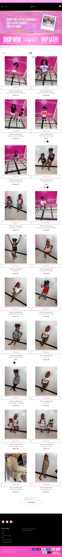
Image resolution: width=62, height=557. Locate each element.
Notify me (46, 88)
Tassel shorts (46, 357)
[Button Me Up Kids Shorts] (46, 467)
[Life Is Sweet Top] (46, 381)
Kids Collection (7, 47)
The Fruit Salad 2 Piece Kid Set (46, 270)
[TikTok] (11, 521)
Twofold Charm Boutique (15, 91)
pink (45, 187)
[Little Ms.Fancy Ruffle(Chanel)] (15, 159)
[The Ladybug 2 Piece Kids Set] (15, 205)
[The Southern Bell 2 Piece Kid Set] (46, 292)
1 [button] (28, 32)
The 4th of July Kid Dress (46, 446)
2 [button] (30, 32)
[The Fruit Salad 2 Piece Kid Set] (46, 248)
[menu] (2, 7)
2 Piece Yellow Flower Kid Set (15, 489)
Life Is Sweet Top (46, 403)
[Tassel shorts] (46, 335)
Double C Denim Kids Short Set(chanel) (46, 92)
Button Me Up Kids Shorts (46, 489)
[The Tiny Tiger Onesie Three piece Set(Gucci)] (46, 205)
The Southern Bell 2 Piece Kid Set (46, 314)
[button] (29, 53)
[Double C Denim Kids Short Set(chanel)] (46, 70)
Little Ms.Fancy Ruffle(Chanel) (15, 181)
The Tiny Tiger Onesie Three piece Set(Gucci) (46, 227)
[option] (31, 22)
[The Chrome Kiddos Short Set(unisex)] (15, 114)
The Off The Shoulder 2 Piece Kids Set (15, 403)
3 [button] (31, 32)
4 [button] (33, 32)
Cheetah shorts (15, 270)
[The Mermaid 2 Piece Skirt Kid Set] (15, 292)
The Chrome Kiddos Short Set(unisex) (15, 136)
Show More (31, 502)
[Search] (6, 7)
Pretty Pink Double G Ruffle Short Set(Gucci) (16, 92)
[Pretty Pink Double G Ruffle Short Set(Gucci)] (15, 70)
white (45, 141)
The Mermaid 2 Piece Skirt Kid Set (15, 314)
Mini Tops (46, 181)
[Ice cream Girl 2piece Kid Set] (15, 424)
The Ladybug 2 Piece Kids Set (15, 227)
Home (1, 47)
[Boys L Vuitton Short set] (46, 114)
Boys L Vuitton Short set (46, 136)
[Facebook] (3, 521)
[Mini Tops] (46, 159)
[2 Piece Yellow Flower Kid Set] (15, 467)
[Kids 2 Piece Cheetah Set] (15, 335)
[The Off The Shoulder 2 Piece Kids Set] (15, 381)
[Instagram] (7, 521)
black (47, 141)
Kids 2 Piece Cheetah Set (16, 357)
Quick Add (16, 88)
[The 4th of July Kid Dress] (46, 424)
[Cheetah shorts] (15, 248)
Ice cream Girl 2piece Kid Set (15, 446)
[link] (31, 39)
